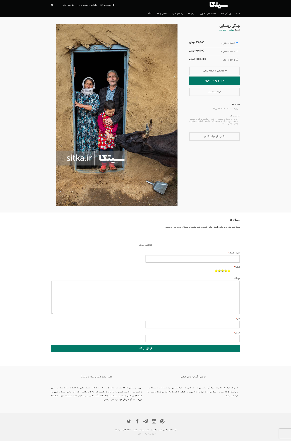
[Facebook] (137, 421)
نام (238, 318)
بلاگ (150, 13)
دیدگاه (236, 278)
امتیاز (237, 267)
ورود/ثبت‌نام (226, 13)
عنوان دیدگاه (234, 253)
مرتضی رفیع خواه (226, 30)
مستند (229, 109)
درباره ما (191, 13)
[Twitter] (128, 421)
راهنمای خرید (177, 13)
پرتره (236, 109)
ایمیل (237, 332)
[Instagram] (154, 421)
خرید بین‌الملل (214, 92)
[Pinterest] (162, 421)
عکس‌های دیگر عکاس (214, 136)
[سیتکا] (224, 5)
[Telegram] (145, 421)
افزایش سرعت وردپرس (146, 433)
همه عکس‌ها (219, 109)
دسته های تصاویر (208, 13)
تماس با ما (162, 13)
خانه (238, 13)
